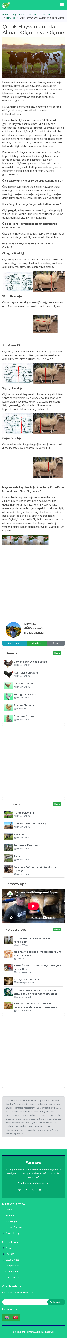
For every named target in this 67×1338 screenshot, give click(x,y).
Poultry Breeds (12, 1277)
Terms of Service (14, 1227)
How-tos (10, 17)
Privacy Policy (12, 1233)
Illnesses (9, 1254)
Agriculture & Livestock (24, 14)
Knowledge (11, 1221)
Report (56, 643)
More (57, 653)
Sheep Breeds (12, 1266)
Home (5, 14)
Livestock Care (48, 14)
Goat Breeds (11, 1271)
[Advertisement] (33, 583)
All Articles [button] (37, 643)
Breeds (9, 1248)
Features (9, 1216)
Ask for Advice (15, 643)
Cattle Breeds (12, 1260)
